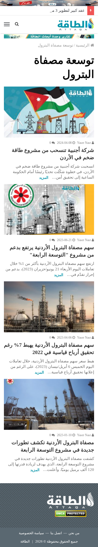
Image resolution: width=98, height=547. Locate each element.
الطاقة (25, 541)
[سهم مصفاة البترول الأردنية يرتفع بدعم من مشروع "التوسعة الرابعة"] (49, 209)
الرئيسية (83, 45)
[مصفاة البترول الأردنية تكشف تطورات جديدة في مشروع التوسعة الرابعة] (49, 404)
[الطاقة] (75, 24)
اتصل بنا (56, 533)
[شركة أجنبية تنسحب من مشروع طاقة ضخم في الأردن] (49, 112)
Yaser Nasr (84, 143)
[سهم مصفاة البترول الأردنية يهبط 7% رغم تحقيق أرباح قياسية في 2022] (49, 306)
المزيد (43, 178)
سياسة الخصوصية (31, 533)
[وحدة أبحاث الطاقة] (49, 36)
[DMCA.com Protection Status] (70, 514)
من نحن (73, 533)
